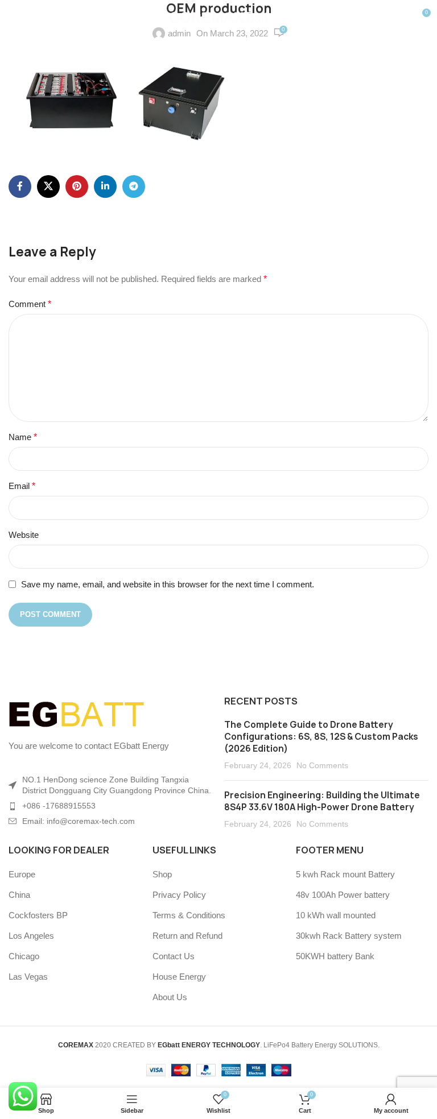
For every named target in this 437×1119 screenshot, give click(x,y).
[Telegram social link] (133, 186)
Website (24, 535)
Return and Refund (187, 935)
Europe (22, 874)
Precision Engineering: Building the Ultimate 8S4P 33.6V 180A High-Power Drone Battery (322, 801)
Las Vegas (28, 976)
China (19, 895)
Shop (162, 874)
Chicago (24, 956)
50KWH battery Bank (335, 956)
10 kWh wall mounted (336, 915)
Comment (30, 304)
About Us (169, 997)
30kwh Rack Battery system (349, 935)
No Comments (322, 765)
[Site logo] (219, 16)
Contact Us (173, 956)
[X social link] (48, 186)
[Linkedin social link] (105, 186)
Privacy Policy (179, 895)
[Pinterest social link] (76, 186)
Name (23, 437)
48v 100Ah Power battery (343, 895)
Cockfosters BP (38, 915)
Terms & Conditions (188, 915)
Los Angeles (31, 935)
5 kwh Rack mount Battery (345, 874)
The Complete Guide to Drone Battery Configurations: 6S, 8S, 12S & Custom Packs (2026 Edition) (321, 737)
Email (22, 486)
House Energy (179, 976)
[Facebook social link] (20, 186)
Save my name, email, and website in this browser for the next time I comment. (167, 584)
